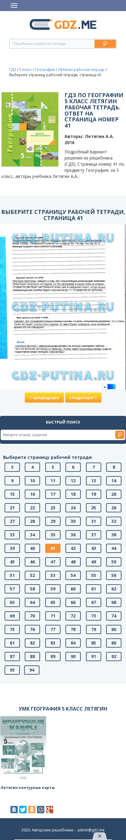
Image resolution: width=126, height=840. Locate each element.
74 (113, 616)
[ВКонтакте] (14, 809)
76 (32, 629)
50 (113, 562)
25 (93, 508)
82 (32, 643)
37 (93, 535)
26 (113, 508)
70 (32, 616)
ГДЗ (12, 69)
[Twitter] (23, 809)
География (45, 69)
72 (73, 616)
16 (32, 494)
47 (52, 562)
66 (73, 602)
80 (113, 629)
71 (52, 616)
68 (113, 602)
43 (93, 548)
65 (52, 602)
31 (93, 521)
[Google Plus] (49, 809)
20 (113, 494)
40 (32, 548)
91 (93, 656)
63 (12, 602)
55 (93, 575)
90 (73, 656)
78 (73, 629)
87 (12, 656)
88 (32, 656)
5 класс (25, 69)
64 (32, 602)
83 (52, 643)
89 (52, 656)
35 (52, 535)
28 (32, 521)
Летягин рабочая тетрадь (81, 69)
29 (52, 521)
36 (73, 535)
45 (12, 562)
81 (12, 643)
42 (73, 548)
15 (12, 494)
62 (113, 589)
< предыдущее (44, 397)
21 (12, 508)
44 (113, 548)
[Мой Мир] (40, 809)
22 (32, 508)
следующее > (83, 397)
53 (52, 575)
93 (12, 670)
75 (12, 629)
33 (12, 535)
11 (52, 480)
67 (93, 602)
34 (32, 535)
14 (113, 480)
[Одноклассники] (31, 809)
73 (93, 616)
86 (113, 643)
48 (73, 562)
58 (32, 589)
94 (31, 670)
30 (73, 521)
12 (73, 480)
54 (73, 575)
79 (93, 629)
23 (52, 508)
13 (93, 480)
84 (73, 643)
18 (73, 494)
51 (12, 575)
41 (52, 548)
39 (12, 548)
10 (32, 480)
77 (52, 629)
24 (73, 508)
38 (113, 535)
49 (93, 562)
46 (32, 562)
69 (12, 616)
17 (52, 494)
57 (12, 589)
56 (113, 575)
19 (93, 494)
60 (73, 589)
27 (12, 521)
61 (93, 589)
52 (32, 575)
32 (113, 521)
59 (52, 589)
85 (93, 643)
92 (113, 656)
